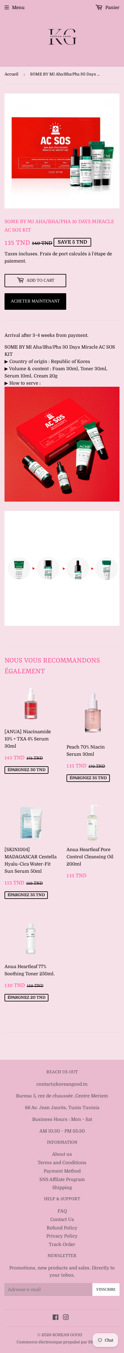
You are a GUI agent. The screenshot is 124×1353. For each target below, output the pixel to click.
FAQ (62, 1211)
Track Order (62, 1244)
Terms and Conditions (62, 1162)
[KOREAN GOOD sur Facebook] (55, 1318)
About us (62, 1154)
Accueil (11, 74)
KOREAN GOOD (67, 1335)
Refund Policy (62, 1228)
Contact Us (62, 1219)
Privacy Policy (62, 1236)
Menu (18, 7)
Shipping (62, 1187)
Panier (111, 7)
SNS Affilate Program (62, 1179)
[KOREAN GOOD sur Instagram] (66, 1318)
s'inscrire (106, 1289)
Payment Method (62, 1171)
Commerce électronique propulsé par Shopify (60, 1342)
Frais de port (54, 254)
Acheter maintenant (35, 301)
